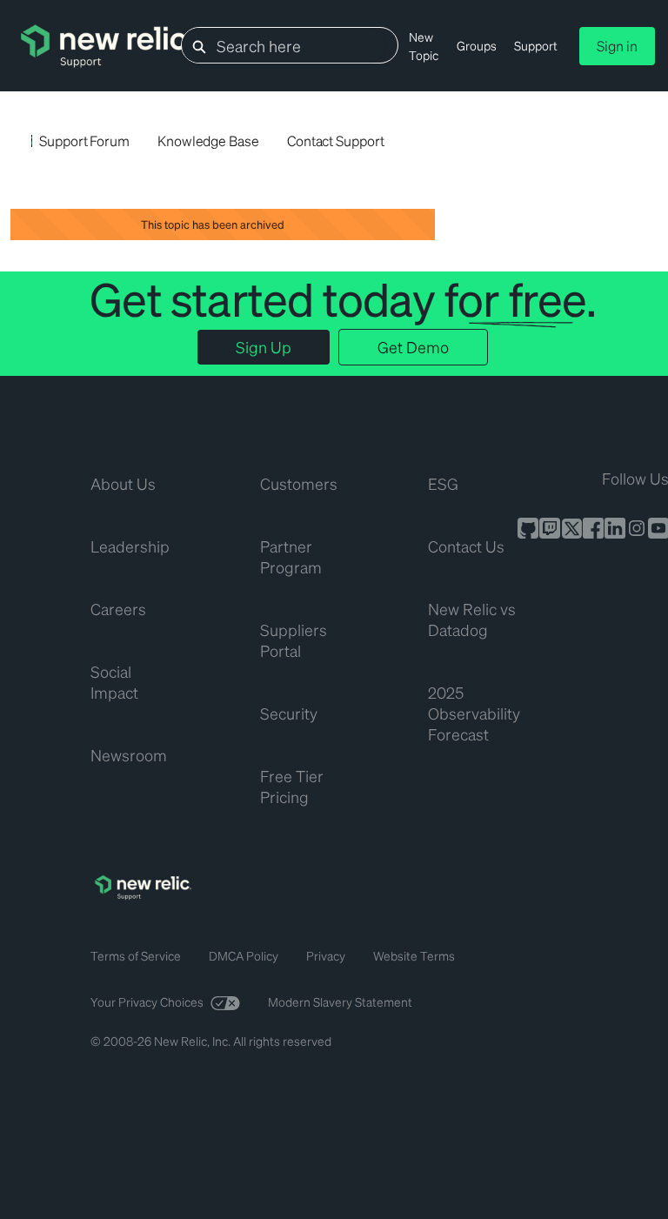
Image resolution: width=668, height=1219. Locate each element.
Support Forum (84, 140)
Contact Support (335, 140)
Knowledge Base (208, 140)
